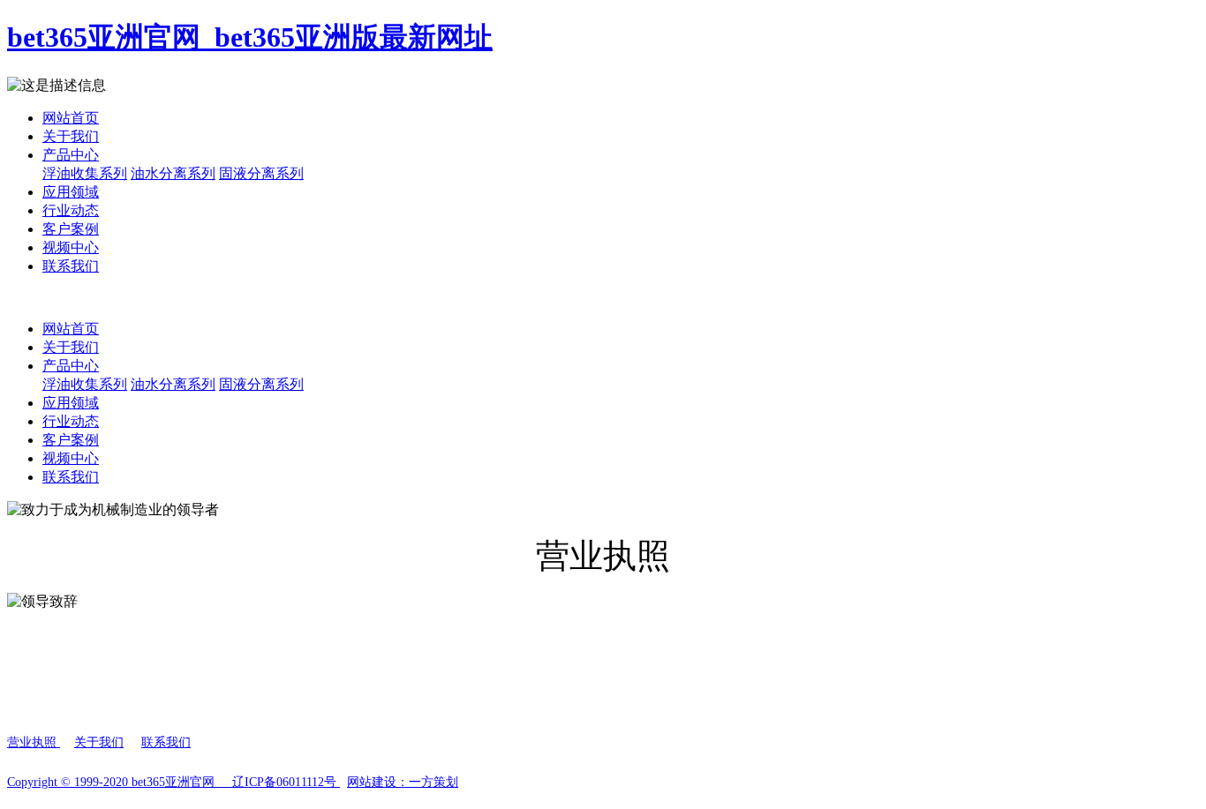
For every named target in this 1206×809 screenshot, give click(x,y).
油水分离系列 (173, 173)
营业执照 (33, 742)
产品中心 (70, 154)
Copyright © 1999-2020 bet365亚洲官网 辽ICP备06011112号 (173, 782)
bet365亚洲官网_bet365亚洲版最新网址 (250, 37)
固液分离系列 (261, 173)
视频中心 (70, 247)
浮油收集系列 (84, 173)
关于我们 (70, 136)
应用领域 (70, 191)
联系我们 (70, 265)
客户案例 (70, 228)
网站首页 (70, 117)
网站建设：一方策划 (402, 782)
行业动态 (70, 210)
